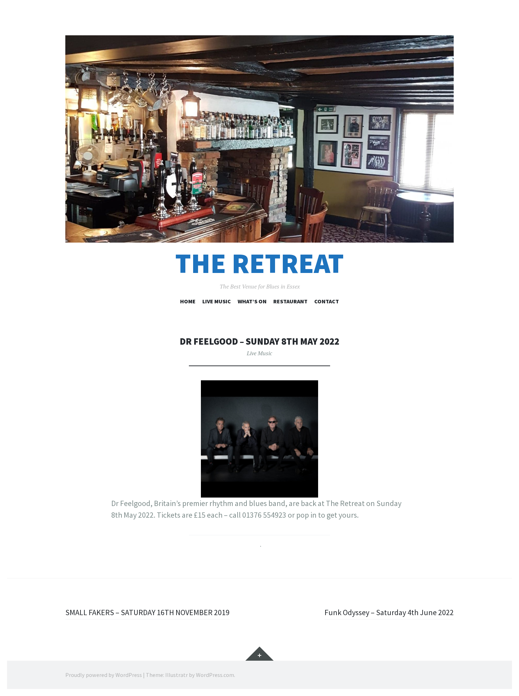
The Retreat (259, 263)
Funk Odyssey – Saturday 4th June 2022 (389, 612)
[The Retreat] (259, 139)
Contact (326, 301)
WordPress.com (215, 674)
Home (188, 301)
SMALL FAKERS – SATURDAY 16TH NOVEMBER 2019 (147, 612)
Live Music (216, 301)
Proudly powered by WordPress (103, 674)
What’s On (252, 301)
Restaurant (290, 301)
